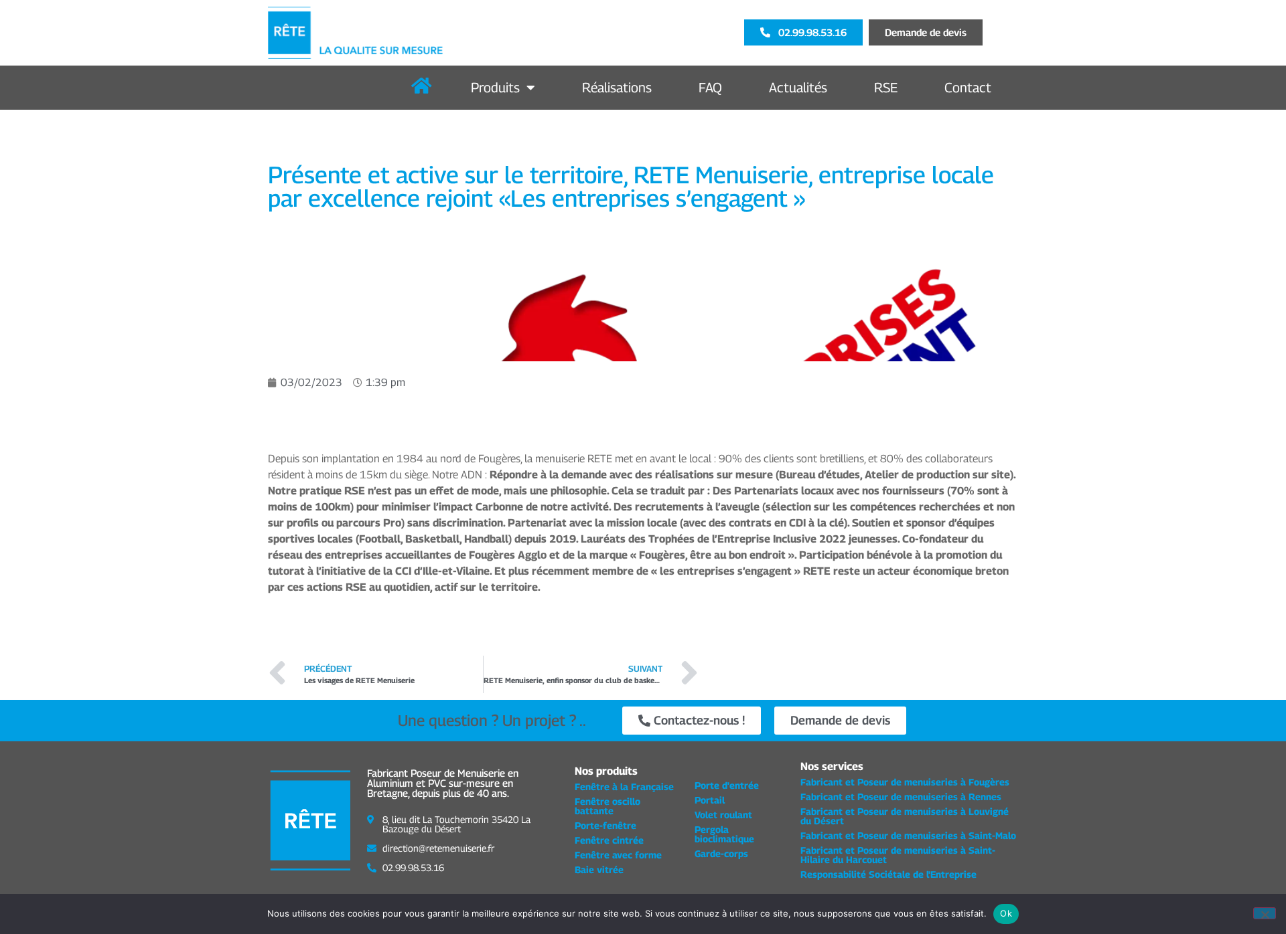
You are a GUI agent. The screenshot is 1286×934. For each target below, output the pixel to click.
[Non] (1264, 913)
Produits (495, 88)
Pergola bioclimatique (724, 834)
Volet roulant (723, 814)
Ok (1006, 913)
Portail (710, 800)
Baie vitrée (599, 869)
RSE (886, 88)
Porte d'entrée (727, 785)
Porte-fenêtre (605, 825)
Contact (967, 88)
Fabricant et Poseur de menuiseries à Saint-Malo (908, 835)
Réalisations (617, 88)
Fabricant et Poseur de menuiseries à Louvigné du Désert (904, 816)
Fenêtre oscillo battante (607, 806)
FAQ (710, 88)
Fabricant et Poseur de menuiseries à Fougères (904, 781)
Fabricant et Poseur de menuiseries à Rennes (900, 796)
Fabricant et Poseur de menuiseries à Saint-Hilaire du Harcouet (897, 854)
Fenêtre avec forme (618, 854)
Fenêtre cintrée (609, 840)
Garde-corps (721, 853)
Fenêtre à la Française (624, 786)
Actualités (798, 88)
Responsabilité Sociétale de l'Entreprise (888, 874)
